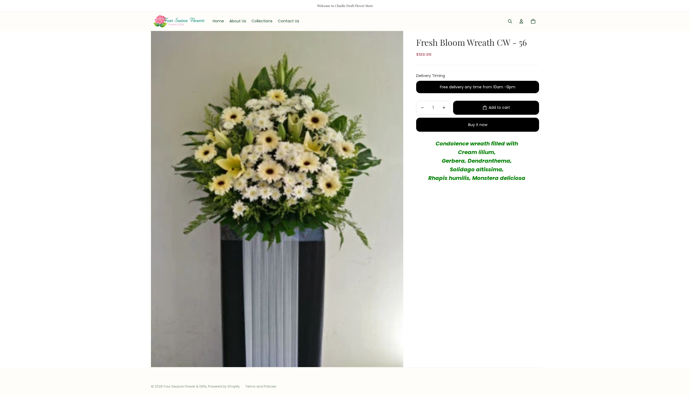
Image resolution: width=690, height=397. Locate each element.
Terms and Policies (260, 386)
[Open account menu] (521, 21)
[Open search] (510, 21)
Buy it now (477, 124)
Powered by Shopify (224, 386)
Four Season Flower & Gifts (185, 386)
